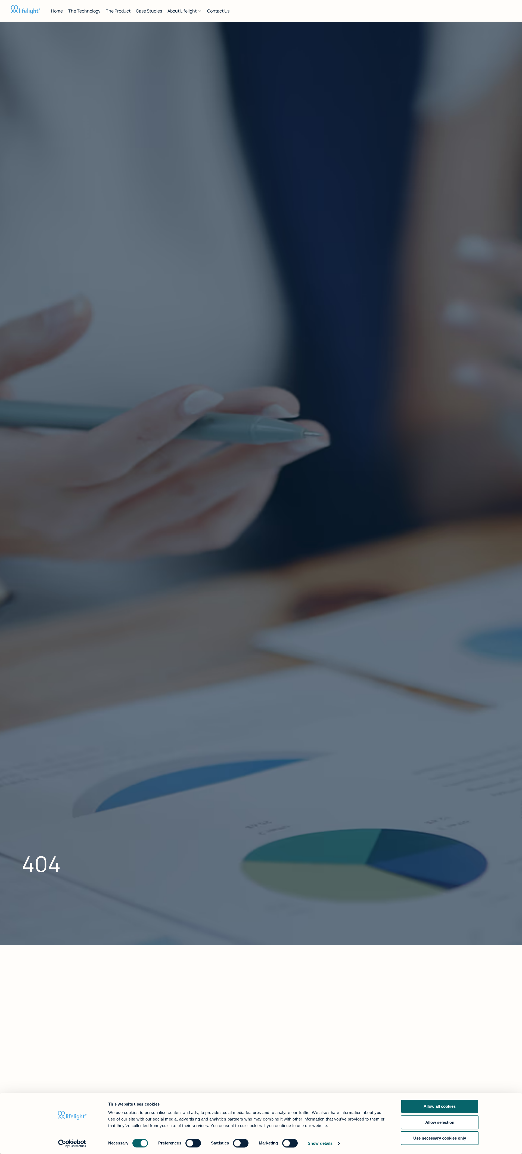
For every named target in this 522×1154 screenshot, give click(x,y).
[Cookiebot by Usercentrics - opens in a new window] (72, 1143)
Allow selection (439, 1122)
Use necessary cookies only (439, 1138)
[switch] (193, 1143)
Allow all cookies (440, 1106)
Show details (320, 1143)
